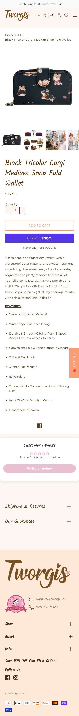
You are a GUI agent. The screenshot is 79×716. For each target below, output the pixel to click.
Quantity (11, 204)
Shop (9, 624)
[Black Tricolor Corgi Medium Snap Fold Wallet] (11, 140)
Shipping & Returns (25, 506)
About (9, 637)
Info (8, 649)
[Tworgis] (17, 15)
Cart (40, 15)
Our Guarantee (20, 521)
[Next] (64, 87)
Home (9, 35)
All (19, 35)
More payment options (39, 248)
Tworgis (20, 693)
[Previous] (15, 87)
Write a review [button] (39, 468)
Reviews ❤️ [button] (74, 362)
